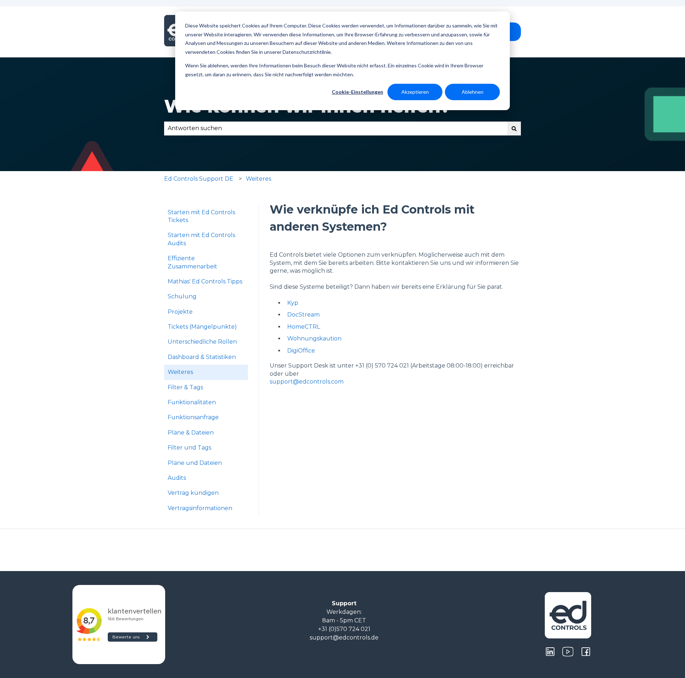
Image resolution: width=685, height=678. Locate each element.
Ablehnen (472, 92)
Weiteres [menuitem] (180, 372)
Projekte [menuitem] (180, 311)
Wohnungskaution (314, 338)
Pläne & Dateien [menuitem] (191, 432)
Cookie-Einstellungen (357, 92)
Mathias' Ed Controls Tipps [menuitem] (205, 281)
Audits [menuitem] (177, 477)
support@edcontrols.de (344, 637)
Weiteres (258, 178)
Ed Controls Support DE (198, 178)
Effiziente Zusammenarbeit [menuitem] (192, 262)
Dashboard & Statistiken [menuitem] (202, 357)
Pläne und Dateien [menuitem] (195, 462)
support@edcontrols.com (307, 381)
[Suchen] (514, 128)
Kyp (292, 302)
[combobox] (335, 128)
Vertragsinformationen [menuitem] (200, 508)
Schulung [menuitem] (182, 296)
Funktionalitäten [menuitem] (192, 402)
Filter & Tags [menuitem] (185, 387)
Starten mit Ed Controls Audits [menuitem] (201, 239)
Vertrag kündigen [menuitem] (193, 492)
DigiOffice (301, 350)
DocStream (303, 314)
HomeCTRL (303, 326)
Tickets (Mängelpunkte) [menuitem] (202, 326)
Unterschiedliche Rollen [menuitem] (202, 341)
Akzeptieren (415, 92)
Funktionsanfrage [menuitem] (193, 417)
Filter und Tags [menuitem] (189, 447)
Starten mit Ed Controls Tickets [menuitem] (201, 216)
